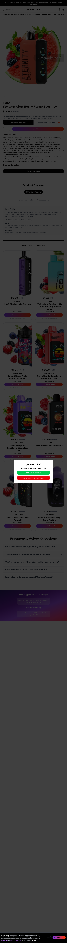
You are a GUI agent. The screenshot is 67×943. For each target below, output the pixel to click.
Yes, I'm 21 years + (33, 473)
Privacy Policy (4, 940)
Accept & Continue (59, 938)
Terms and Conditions (15, 940)
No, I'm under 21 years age (33, 478)
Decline (48, 938)
